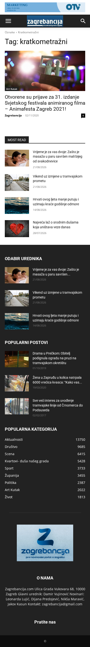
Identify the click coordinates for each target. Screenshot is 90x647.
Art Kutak (11, 89)
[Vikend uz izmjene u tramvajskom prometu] (17, 182)
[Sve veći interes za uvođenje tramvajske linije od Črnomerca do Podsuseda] (17, 406)
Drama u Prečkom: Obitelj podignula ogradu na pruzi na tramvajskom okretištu (54, 358)
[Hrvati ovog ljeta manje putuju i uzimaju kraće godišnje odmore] (17, 205)
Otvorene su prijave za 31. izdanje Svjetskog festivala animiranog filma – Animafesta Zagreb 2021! (45, 103)
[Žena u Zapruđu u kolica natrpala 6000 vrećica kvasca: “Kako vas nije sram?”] (17, 383)
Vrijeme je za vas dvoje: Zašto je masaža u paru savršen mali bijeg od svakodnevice (57, 156)
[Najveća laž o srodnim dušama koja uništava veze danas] (17, 228)
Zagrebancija (13, 115)
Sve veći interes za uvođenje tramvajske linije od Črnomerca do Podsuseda (58, 405)
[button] (8, 21)
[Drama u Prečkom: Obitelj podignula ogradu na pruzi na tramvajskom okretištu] (17, 359)
